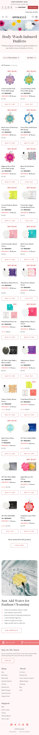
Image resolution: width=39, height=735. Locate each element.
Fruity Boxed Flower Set (28, 399)
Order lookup (5, 710)
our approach (11, 630)
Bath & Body (5, 678)
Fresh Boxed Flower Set (9, 321)
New (3, 672)
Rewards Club (5, 687)
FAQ (3, 707)
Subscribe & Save (6, 693)
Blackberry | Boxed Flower (10, 283)
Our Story (22, 672)
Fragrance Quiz (6, 696)
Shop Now (33, 7)
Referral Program (6, 690)
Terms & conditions (24, 732)
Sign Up (8, 660)
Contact (4, 713)
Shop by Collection (7, 681)
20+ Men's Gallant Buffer (28, 438)
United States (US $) (31, 12)
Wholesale (22, 684)
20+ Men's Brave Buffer (9, 477)
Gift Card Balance (6, 716)
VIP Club (4, 684)
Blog (21, 687)
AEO (21, 690)
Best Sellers (5, 675)
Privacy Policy (12, 732)
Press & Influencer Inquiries (27, 678)
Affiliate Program (24, 681)
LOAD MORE (19, 545)
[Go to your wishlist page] (34, 17)
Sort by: (5, 58)
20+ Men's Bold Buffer (8, 516)
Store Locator (5, 719)
